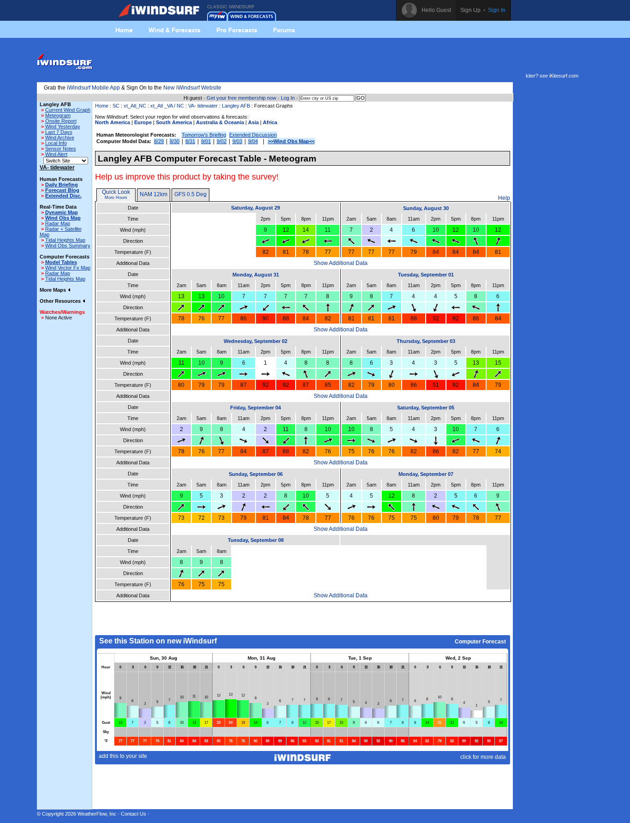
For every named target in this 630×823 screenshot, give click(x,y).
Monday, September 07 (425, 474)
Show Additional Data (341, 263)
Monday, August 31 (255, 274)
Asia (253, 122)
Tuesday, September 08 (256, 540)
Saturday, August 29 (255, 207)
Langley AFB (236, 105)
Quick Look (116, 192)
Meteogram (58, 115)
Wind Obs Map (63, 218)
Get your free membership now (241, 98)
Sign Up (470, 10)
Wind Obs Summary (67, 245)
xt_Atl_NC (135, 105)
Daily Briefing (61, 184)
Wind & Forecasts (175, 30)
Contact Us (133, 814)
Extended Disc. (63, 195)
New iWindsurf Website (192, 87)
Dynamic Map (61, 212)
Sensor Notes (60, 148)
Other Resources (61, 301)
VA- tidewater (203, 105)
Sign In (496, 10)
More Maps (53, 290)
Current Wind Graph (67, 110)
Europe (143, 122)
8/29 (159, 141)
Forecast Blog (62, 190)
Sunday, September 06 (256, 474)
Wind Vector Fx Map (67, 267)
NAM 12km (153, 194)
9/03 (237, 141)
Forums (284, 30)
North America (112, 122)
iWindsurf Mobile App (93, 87)
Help (504, 198)
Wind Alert (56, 154)
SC (116, 105)
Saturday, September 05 (425, 407)
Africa (270, 122)
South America (174, 122)
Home (124, 30)
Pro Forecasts (236, 30)
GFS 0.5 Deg (190, 194)
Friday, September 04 (255, 407)
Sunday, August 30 (426, 208)
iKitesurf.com (563, 75)
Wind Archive (59, 137)
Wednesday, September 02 (255, 341)
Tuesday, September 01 (426, 274)
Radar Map (57, 223)
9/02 (221, 141)
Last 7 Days (58, 132)
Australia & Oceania (220, 122)
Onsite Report (61, 121)
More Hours (116, 197)
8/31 (190, 141)
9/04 (253, 141)
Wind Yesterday (62, 126)
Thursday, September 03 (426, 341)
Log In (288, 98)
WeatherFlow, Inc (96, 814)
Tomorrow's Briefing (204, 135)
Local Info (56, 143)
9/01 (206, 141)
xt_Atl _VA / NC (167, 105)
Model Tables (61, 262)
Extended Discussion (253, 135)
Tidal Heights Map (65, 240)
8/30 (174, 141)
